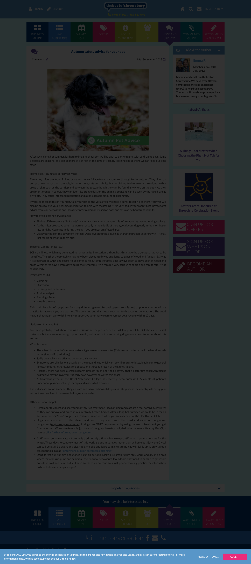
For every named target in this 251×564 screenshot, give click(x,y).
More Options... (208, 556)
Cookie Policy (67, 558)
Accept (235, 556)
